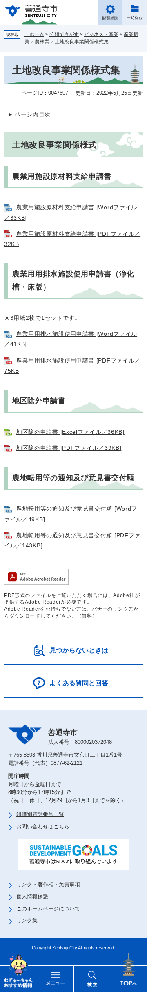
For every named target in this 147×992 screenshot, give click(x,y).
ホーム (34, 34)
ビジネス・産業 (101, 34)
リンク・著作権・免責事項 (48, 884)
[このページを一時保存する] (134, 12)
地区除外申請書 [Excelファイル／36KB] (70, 432)
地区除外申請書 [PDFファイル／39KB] (68, 448)
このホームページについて (48, 908)
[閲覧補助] (110, 12)
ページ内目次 (33, 114)
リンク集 (27, 920)
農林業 (42, 42)
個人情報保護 (32, 896)
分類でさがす (64, 34)
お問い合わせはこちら (42, 826)
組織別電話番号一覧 (40, 814)
